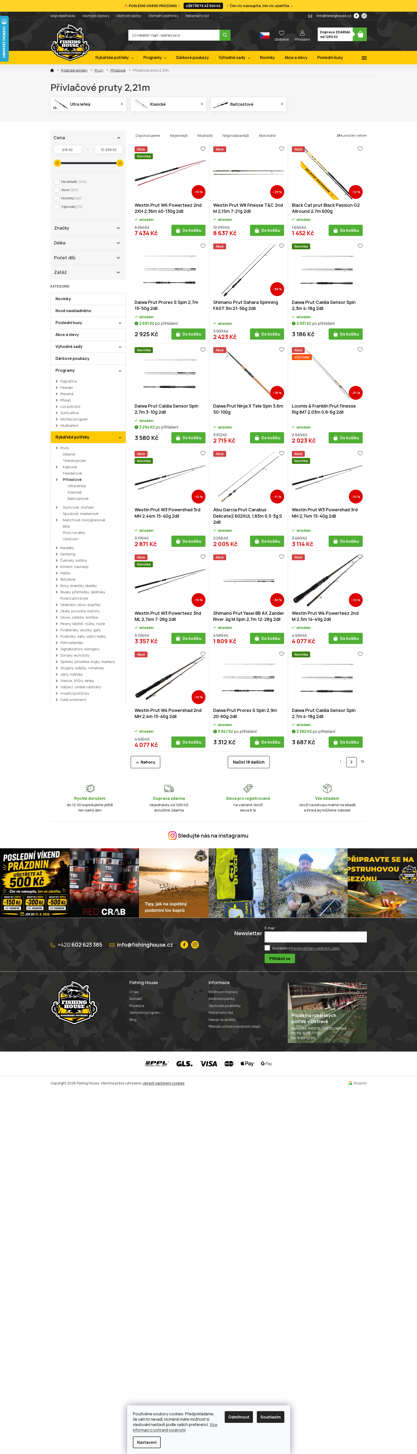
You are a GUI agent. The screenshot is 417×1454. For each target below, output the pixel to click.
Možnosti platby (129, 15)
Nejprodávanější (235, 135)
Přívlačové (72, 479)
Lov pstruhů (70, 406)
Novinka (70, 198)
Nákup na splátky (222, 1019)
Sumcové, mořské (78, 507)
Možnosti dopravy (96, 15)
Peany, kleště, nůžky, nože (82, 623)
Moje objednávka (62, 15)
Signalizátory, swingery (80, 649)
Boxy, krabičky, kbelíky (78, 585)
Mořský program (74, 419)
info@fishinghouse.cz (145, 944)
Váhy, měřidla (71, 674)
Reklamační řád (197, 15)
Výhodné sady (69, 346)
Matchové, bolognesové (84, 519)
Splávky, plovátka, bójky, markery (87, 661)
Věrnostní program (144, 1012)
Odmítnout (238, 1417)
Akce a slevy (67, 334)
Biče (66, 526)
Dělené (69, 454)
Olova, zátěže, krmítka (79, 617)
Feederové (72, 473)
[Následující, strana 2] (351, 762)
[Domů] (52, 70)
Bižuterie (68, 579)
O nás (134, 991)
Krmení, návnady (74, 566)
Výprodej (71, 206)
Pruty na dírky (74, 532)
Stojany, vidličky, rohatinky (82, 668)
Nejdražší (205, 135)
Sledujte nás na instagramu (213, 835)
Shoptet (360, 1083)
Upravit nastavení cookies (164, 1083)
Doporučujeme (148, 135)
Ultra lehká (77, 485)
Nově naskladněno (73, 310)
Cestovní (70, 538)
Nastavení (147, 1442)
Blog (133, 1019)
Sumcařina (69, 412)
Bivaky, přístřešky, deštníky (82, 592)
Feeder (66, 387)
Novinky (63, 298)
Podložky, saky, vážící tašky (83, 636)
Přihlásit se (279, 958)
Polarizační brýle (74, 598)
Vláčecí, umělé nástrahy (80, 687)
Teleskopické (74, 460)
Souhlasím (270, 1417)
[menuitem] (115, 57)
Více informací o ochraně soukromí (175, 1427)
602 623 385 (80, 944)
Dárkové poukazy (72, 358)
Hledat (225, 35)
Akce (69, 189)
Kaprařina (68, 381)
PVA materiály (71, 642)
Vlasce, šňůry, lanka (77, 680)
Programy (65, 370)
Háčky (65, 573)
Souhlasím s (306, 948)
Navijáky (67, 547)
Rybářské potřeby (72, 437)
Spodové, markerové (81, 513)
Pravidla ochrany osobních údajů (234, 1026)
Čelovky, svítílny (73, 560)
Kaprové (70, 466)
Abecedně (267, 135)
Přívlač (65, 400)
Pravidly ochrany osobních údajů (315, 948)
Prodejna (137, 1005)
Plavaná (67, 393)
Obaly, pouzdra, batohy (80, 611)
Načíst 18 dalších (249, 762)
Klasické (75, 492)
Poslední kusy (69, 322)
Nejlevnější (178, 135)
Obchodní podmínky (163, 15)
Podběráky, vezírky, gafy (80, 630)
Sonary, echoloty (75, 655)
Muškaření (69, 425)
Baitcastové (78, 498)
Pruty (64, 447)
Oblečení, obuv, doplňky (80, 604)
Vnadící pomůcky (74, 693)
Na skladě (73, 181)
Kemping (67, 554)
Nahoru (148, 762)
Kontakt (136, 998)
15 (362, 761)
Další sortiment (73, 699)
